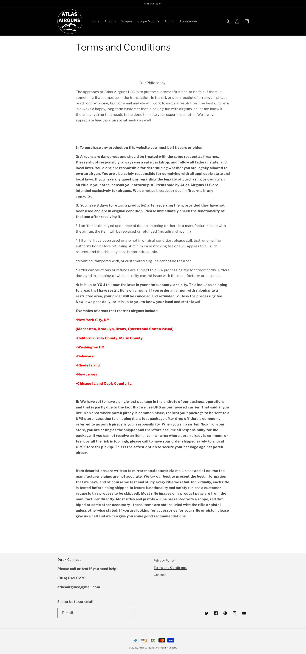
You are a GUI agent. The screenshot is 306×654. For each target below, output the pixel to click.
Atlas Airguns (147, 647)
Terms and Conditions (170, 567)
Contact (160, 575)
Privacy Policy (164, 560)
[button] (228, 21)
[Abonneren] (129, 613)
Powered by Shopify (166, 647)
